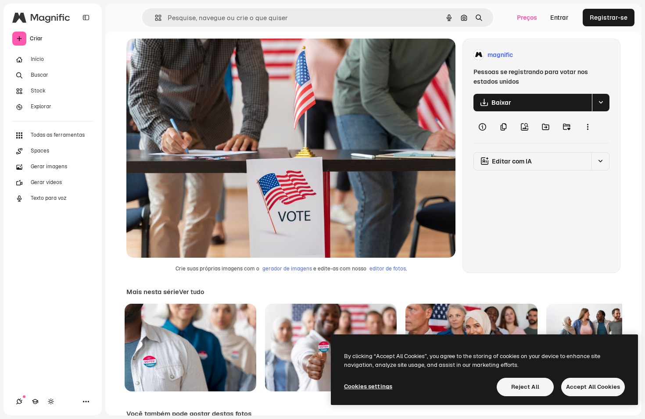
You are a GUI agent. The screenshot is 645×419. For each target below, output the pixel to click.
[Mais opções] (587, 127)
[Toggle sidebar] (86, 18)
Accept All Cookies (593, 387)
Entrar (559, 17)
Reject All (525, 387)
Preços (527, 17)
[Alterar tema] (51, 401)
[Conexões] (19, 401)
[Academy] (35, 401)
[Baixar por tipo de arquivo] (600, 102)
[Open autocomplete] (155, 17)
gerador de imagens (287, 268)
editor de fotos (387, 268)
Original (182, 55)
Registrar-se (608, 17)
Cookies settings (368, 386)
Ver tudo (191, 292)
